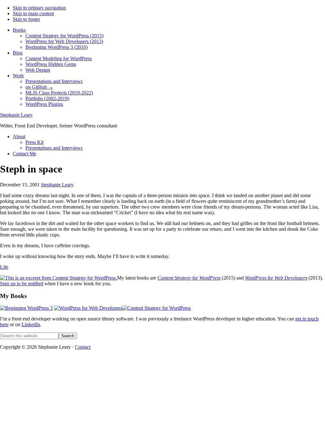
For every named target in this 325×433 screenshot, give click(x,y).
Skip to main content (33, 13)
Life (4, 267)
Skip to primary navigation (39, 7)
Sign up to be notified (21, 283)
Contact (82, 347)
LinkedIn (31, 324)
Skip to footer (26, 19)
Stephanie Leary (16, 115)
